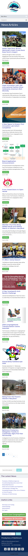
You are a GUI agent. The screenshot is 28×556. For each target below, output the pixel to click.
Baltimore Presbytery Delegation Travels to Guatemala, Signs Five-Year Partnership (12, 432)
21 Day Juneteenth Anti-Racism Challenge (11, 292)
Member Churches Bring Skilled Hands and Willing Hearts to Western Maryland (13, 226)
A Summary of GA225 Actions (9, 494)
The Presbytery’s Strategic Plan (10, 488)
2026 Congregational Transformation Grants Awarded (11, 326)
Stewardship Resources (8, 484)
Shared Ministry (6, 508)
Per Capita (4, 510)
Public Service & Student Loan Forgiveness (12, 486)
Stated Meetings (6, 506)
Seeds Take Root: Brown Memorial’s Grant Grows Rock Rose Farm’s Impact (13, 50)
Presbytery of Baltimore (14, 6)
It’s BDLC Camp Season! (11, 260)
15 (13, 456)
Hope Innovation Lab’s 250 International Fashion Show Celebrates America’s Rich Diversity (12, 88)
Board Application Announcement (9, 162)
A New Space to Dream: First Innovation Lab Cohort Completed (13, 126)
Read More (5, 63)
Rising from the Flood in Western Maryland (11, 397)
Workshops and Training (8, 504)
